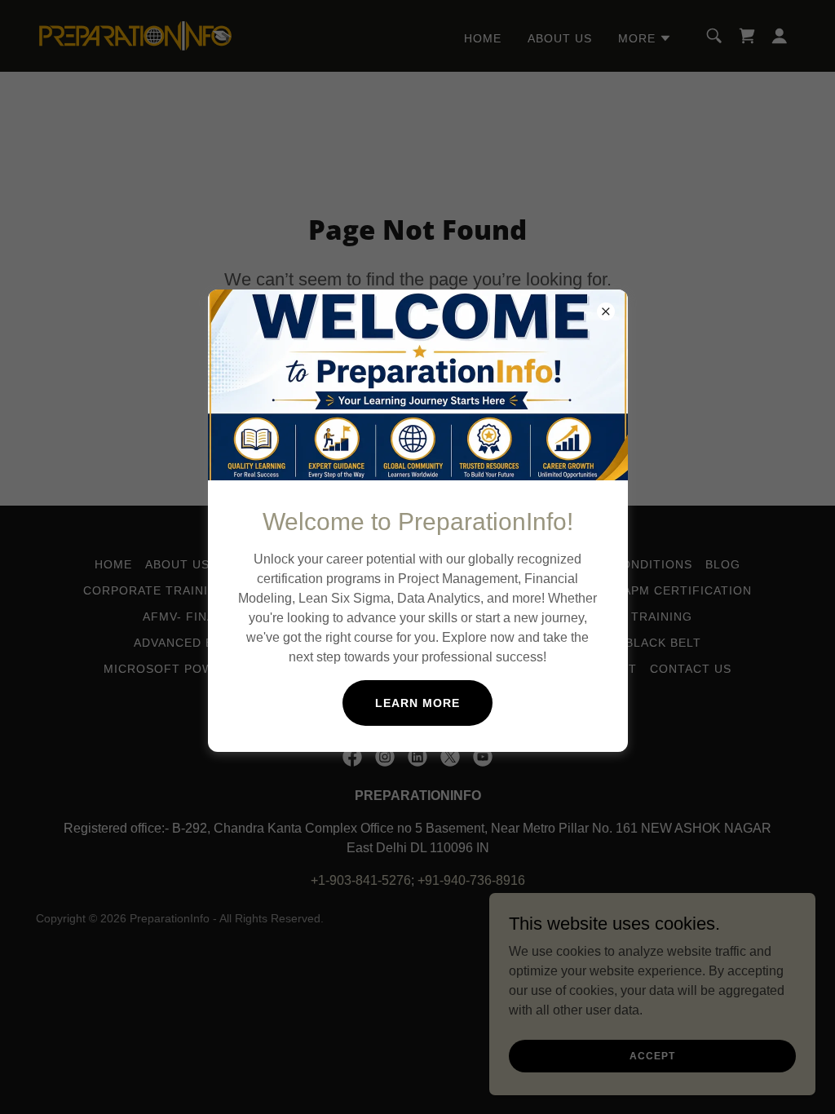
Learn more (417, 703)
